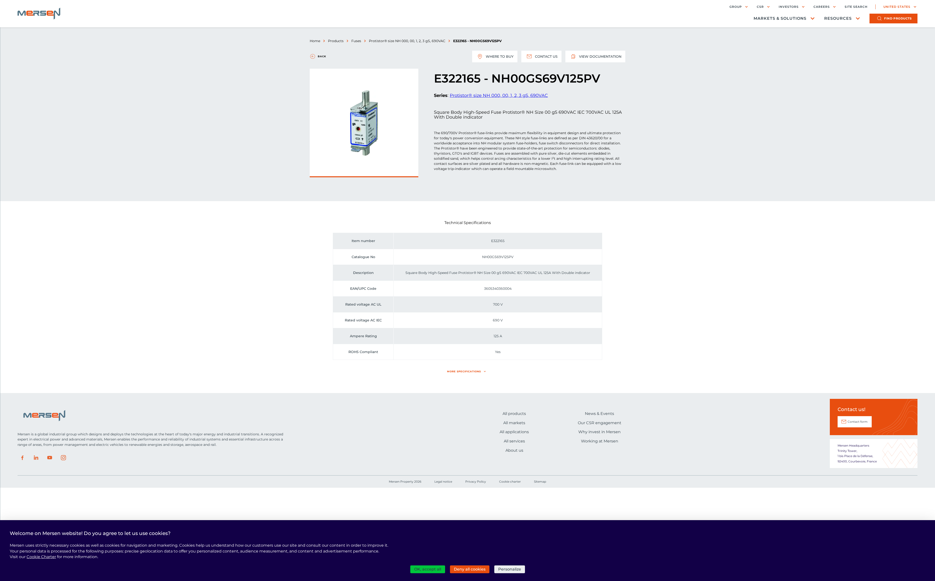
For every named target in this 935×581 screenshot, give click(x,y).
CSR (760, 7)
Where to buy (500, 56)
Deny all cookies (470, 569)
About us (514, 450)
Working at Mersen (599, 441)
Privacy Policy (475, 481)
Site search (856, 7)
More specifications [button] (464, 371)
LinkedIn (36, 458)
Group (735, 7)
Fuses (356, 41)
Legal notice (443, 481)
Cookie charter (510, 481)
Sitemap (540, 481)
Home (315, 41)
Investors (789, 7)
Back (322, 56)
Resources (838, 18)
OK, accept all (427, 569)
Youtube (50, 458)
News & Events (599, 413)
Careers (821, 7)
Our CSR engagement (599, 423)
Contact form (858, 421)
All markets (514, 423)
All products (514, 413)
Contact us (546, 56)
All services (514, 441)
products (898, 18)
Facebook (22, 458)
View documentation (600, 56)
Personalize (509, 569)
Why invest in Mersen (599, 432)
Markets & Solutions (780, 18)
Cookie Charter (41, 556)
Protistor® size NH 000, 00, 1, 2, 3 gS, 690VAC (407, 41)
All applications (514, 432)
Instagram (63, 458)
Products (336, 41)
